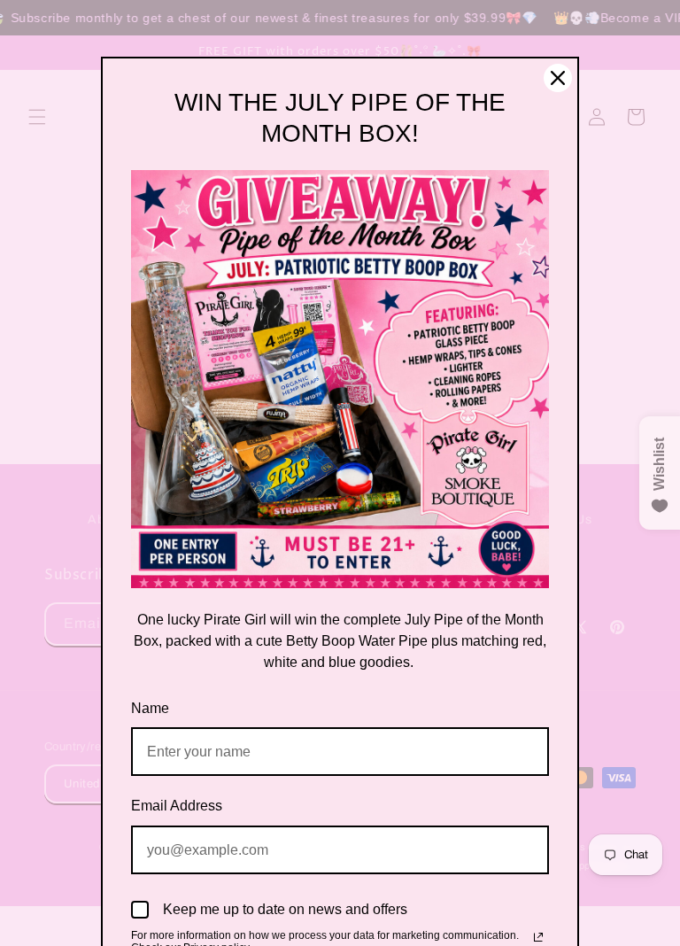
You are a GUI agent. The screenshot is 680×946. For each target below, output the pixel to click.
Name (150, 708)
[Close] (558, 78)
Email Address (176, 805)
